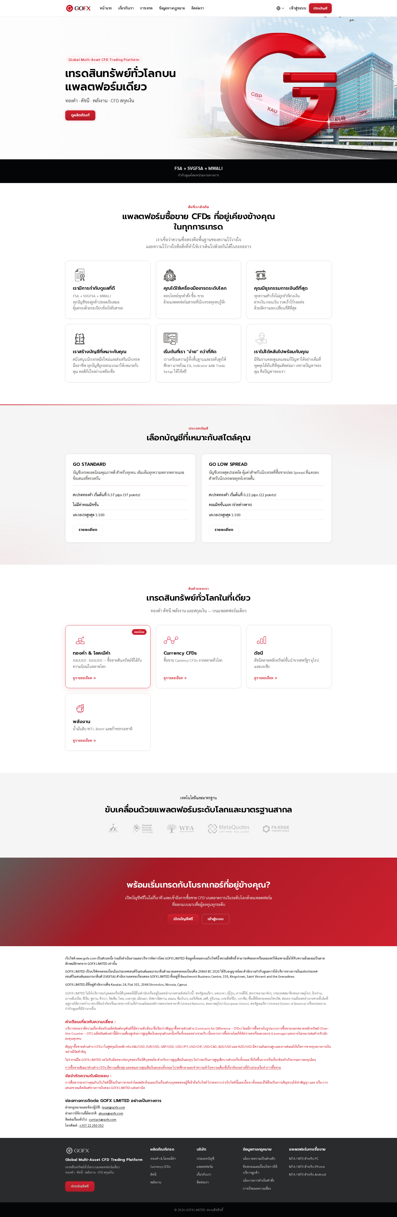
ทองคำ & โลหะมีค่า (163, 1158)
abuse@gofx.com (111, 1113)
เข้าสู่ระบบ (297, 8)
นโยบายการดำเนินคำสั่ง (258, 1180)
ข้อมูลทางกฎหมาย (172, 8)
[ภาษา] (280, 8)
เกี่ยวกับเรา (126, 8)
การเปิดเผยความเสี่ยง (257, 1188)
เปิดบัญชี (320, 8)
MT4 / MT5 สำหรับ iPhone (307, 1166)
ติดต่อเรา (197, 8)
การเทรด (146, 8)
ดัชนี (153, 1174)
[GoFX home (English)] (78, 8)
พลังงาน (155, 1182)
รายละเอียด (88, 530)
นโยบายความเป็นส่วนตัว (259, 1158)
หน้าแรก (106, 8)
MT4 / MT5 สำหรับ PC (303, 1158)
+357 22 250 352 (91, 1125)
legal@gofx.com (113, 1107)
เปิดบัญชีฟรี (183, 919)
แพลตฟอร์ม (205, 1166)
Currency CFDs (160, 1166)
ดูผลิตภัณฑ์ (80, 115)
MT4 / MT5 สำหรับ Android (307, 1174)
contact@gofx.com (102, 1119)
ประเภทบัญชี (205, 1158)
